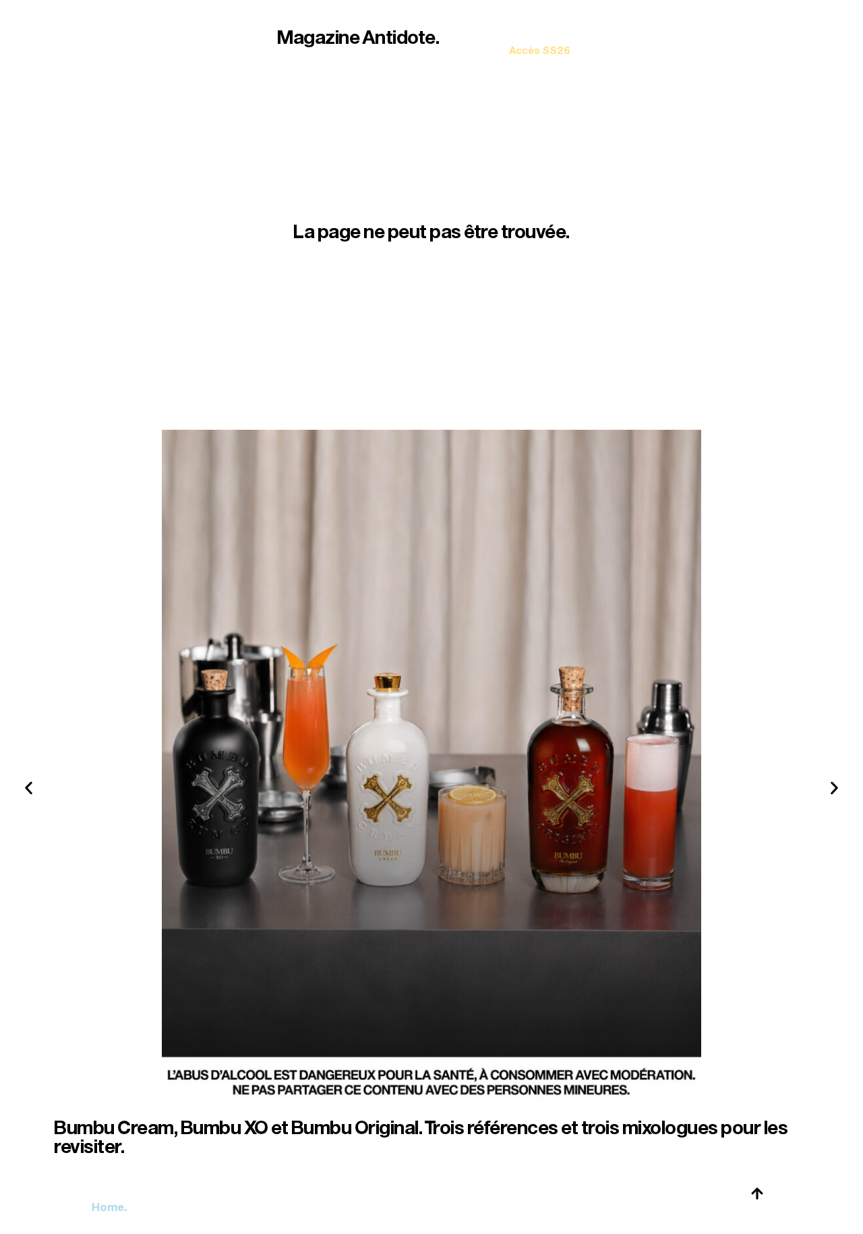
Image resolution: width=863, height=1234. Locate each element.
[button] (28, 788)
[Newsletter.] (540, 41)
